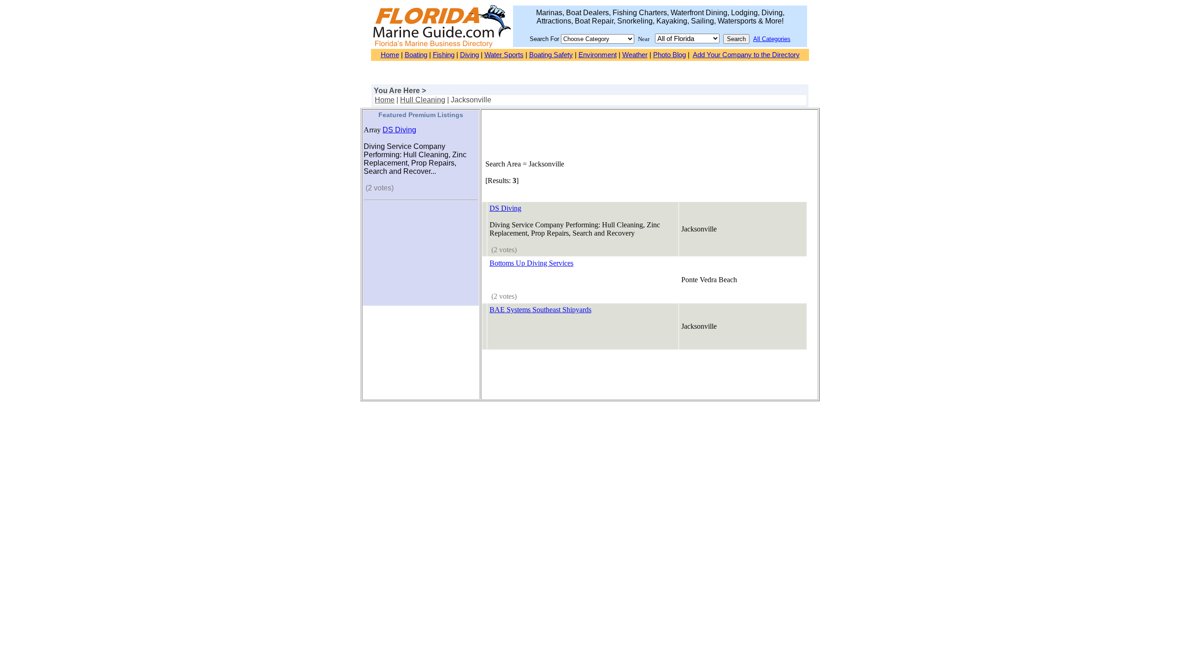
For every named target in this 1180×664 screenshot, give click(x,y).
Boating (416, 55)
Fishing (443, 55)
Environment (597, 55)
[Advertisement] (421, 259)
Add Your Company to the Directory (746, 55)
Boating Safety (551, 55)
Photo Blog (669, 55)
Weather (635, 55)
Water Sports (504, 55)
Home (390, 55)
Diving (469, 55)
